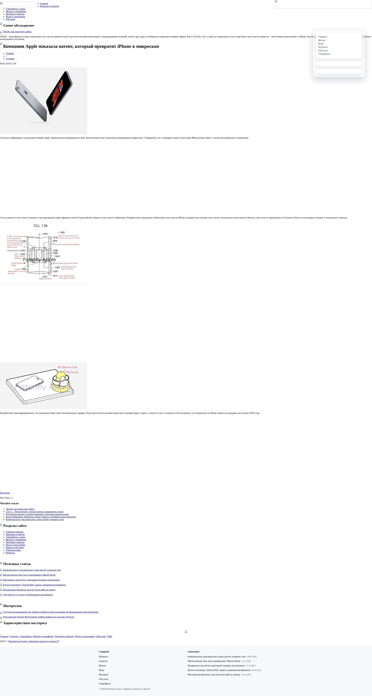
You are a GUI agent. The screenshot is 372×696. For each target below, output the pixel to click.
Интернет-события (15, 14)
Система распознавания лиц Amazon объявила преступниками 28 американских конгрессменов (50, 612)
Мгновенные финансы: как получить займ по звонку (29, 590)
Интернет (103, 674)
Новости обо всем (15, 547)
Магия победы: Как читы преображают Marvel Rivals (29, 575)
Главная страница (14, 532)
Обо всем (10, 19)
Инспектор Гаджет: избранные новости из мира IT (34, 641)
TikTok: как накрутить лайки (17, 31)
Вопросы (10, 552)
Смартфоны (26, 636)
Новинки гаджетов (49, 6)
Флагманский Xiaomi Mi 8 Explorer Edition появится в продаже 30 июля (38, 617)
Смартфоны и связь (15, 9)
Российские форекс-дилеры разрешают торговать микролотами (37, 514)
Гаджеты (10, 58)
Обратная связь (13, 550)
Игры (101, 670)
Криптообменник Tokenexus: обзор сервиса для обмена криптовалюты (41, 517)
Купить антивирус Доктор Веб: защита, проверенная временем (34, 585)
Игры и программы (15, 16)
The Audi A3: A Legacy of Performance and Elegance (28, 594)
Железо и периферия (16, 11)
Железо (102, 665)
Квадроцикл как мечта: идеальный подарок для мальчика (31, 580)
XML (109, 636)
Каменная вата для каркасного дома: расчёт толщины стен (35, 519)
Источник (5, 493)
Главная (44, 3)
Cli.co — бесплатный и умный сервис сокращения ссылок (35, 511)
